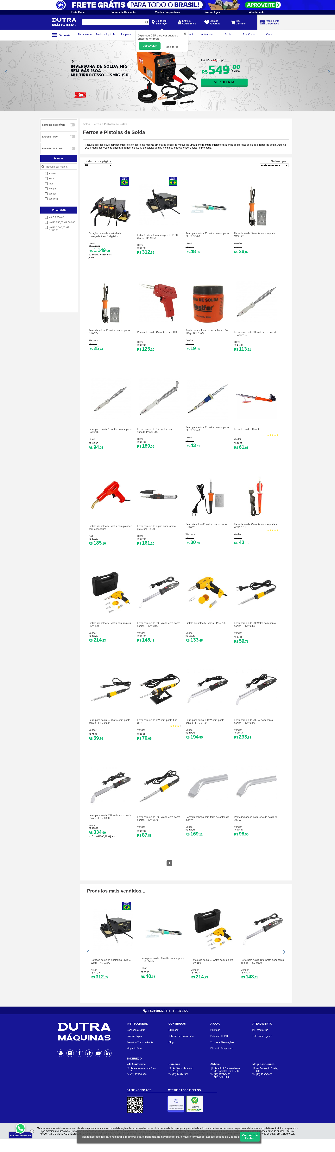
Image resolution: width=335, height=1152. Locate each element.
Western (238, 243)
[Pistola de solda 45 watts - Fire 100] (159, 320)
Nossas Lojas (134, 1036)
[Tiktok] (89, 1053)
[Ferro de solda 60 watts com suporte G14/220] (207, 516)
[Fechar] (32, 1131)
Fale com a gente (262, 1036)
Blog (171, 1042)
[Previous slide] (6, 71)
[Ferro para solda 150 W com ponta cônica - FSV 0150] (207, 708)
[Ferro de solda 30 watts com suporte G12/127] (111, 322)
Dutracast (173, 1029)
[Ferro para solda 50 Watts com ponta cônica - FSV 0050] (256, 611)
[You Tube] (98, 1053)
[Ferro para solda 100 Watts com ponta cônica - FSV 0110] (159, 805)
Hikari (92, 243)
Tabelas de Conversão (180, 1036)
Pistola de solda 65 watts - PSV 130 (206, 623)
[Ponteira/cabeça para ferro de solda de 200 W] (256, 805)
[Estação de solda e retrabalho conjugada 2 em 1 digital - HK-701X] (111, 225)
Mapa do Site (134, 1048)
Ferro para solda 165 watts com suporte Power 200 (155, 430)
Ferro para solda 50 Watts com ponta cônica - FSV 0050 (255, 624)
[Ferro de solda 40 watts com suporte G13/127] (256, 225)
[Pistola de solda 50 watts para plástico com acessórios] (111, 514)
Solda (86, 123)
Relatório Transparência (140, 1042)
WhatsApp (262, 1029)
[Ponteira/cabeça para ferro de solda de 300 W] (207, 805)
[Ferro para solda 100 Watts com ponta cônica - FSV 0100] (159, 611)
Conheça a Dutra (136, 1029)
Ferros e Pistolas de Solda (109, 123)
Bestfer (190, 340)
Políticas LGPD (219, 1036)
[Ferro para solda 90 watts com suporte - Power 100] (256, 320)
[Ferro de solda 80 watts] (256, 417)
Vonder (92, 632)
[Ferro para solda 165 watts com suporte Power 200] (159, 417)
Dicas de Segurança (221, 1048)
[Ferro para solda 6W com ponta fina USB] (159, 708)
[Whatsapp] (60, 1053)
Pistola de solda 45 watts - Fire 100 (157, 332)
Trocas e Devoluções (222, 1042)
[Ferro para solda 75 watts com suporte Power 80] (111, 417)
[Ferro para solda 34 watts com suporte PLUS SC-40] (207, 419)
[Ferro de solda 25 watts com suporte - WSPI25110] (256, 516)
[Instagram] (70, 1053)
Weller (237, 439)
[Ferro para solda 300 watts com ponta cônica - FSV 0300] (111, 807)
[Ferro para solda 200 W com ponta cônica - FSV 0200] (256, 708)
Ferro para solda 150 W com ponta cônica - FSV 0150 (205, 721)
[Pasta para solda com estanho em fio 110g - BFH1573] (207, 322)
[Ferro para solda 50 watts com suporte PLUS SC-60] (207, 225)
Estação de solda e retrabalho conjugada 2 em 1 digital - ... (105, 235)
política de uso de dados (231, 1136)
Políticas (215, 1029)
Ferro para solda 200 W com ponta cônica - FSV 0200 (253, 721)
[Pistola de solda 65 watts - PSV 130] (207, 611)
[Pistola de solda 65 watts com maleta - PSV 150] (111, 611)
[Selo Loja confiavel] (177, 1104)
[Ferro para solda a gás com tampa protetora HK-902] (159, 514)
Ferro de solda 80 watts (247, 429)
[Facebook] (79, 1053)
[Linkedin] (108, 1053)
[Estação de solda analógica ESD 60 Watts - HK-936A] (159, 223)
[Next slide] (328, 71)
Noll (91, 535)
